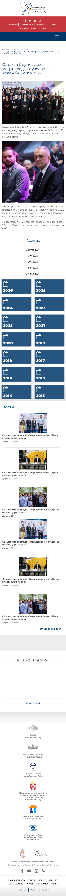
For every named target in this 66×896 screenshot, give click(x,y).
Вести (16, 49)
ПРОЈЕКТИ (53, 880)
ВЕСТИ (32, 880)
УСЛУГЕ (54, 884)
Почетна (13, 25)
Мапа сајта (41, 25)
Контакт (44, 28)
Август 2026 (33, 249)
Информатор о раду (27, 28)
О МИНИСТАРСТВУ (16, 880)
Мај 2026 (33, 267)
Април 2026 (33, 273)
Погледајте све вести (50, 628)
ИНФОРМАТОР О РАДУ (37, 884)
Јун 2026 (33, 261)
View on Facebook (33, 703)
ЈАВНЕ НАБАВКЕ (15, 884)
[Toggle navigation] (57, 37)
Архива (53, 25)
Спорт (26, 49)
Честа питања (27, 25)
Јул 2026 (33, 255)
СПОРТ (42, 880)
